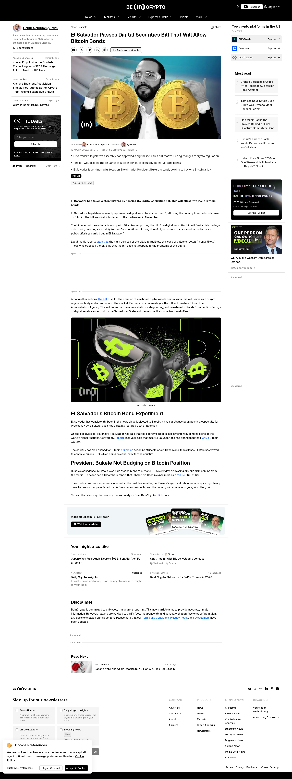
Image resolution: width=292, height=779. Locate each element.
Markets (83, 27)
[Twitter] (81, 50)
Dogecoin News (234, 740)
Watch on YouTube (241, 267)
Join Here (51, 165)
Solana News (232, 746)
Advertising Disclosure (266, 717)
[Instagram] (105, 50)
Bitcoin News (232, 713)
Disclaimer (252, 767)
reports (120, 438)
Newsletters (204, 730)
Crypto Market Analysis (233, 721)
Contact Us (175, 713)
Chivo (205, 438)
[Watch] (256, 239)
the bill (102, 299)
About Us (174, 719)
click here (163, 495)
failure (181, 475)
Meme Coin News (235, 751)
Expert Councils (206, 725)
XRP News (230, 707)
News (74, 27)
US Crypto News (234, 734)
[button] (34, 715)
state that (102, 241)
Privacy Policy (179, 617)
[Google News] (277, 688)
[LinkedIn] (97, 50)
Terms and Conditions (155, 617)
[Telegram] (89, 50)
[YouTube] (74, 50)
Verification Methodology (260, 709)
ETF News (230, 757)
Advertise (174, 707)
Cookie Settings (270, 767)
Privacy (240, 767)
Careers (173, 725)
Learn (200, 713)
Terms (229, 767)
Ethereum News (234, 728)
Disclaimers (202, 617)
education (127, 450)
